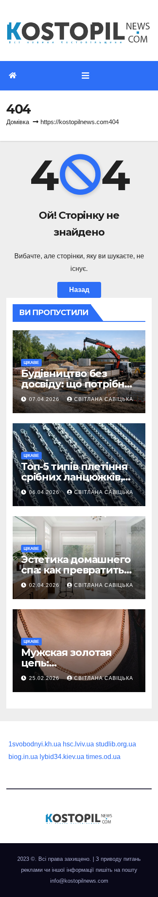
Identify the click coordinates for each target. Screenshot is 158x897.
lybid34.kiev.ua (62, 756)
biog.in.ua (23, 756)
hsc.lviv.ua (78, 744)
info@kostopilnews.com (79, 881)
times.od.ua (103, 756)
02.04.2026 (45, 585)
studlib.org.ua (116, 744)
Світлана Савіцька (103, 399)
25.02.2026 (45, 678)
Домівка (17, 121)
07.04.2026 (45, 399)
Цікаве (31, 362)
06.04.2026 (45, 492)
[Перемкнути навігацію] (85, 76)
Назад (79, 289)
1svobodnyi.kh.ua (34, 744)
